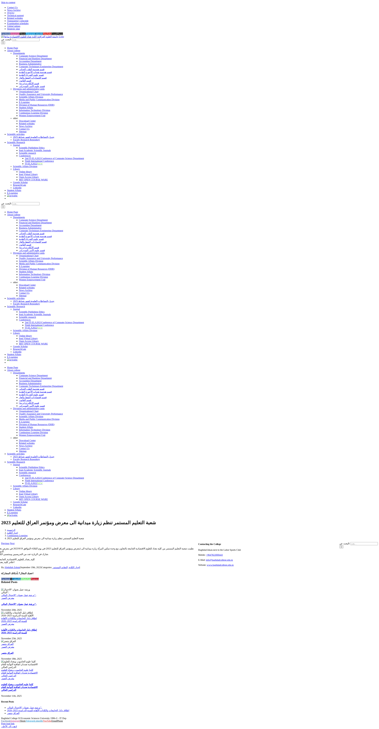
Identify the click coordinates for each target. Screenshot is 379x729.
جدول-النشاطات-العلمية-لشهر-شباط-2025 (33, 137)
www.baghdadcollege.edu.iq (220, 565)
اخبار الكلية (74, 567)
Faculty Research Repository (26, 139)
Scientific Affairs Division (25, 166)
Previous (5, 543)
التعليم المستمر (60, 567)
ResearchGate (19, 185)
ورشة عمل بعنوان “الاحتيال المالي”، (18, 595)
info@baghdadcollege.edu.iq (219, 560)
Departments (19, 53)
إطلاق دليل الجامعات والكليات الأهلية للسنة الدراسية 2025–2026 (38, 710)
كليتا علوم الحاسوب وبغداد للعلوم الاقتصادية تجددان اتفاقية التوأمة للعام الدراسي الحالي (19, 673)
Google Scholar (20, 182)
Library (16, 169)
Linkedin (17, 187)
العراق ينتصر (7, 644)
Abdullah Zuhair (12, 567)
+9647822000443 (214, 555)
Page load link (8, 723)
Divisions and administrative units (29, 89)
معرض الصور (7, 598)
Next (12, 543)
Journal (16, 145)
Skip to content (8, 2)
